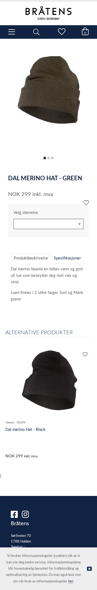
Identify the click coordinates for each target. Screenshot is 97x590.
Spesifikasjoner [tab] (67, 258)
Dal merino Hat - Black (25, 430)
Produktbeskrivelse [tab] (31, 258)
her (70, 581)
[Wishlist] (86, 203)
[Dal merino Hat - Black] (48, 383)
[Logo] (48, 10)
